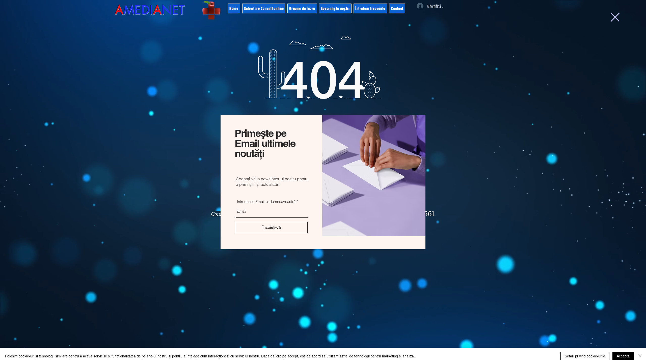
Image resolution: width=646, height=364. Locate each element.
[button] (615, 17)
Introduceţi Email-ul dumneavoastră (266, 201)
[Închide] (640, 356)
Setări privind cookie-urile (585, 355)
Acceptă (623, 355)
